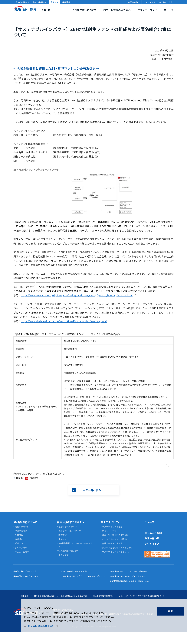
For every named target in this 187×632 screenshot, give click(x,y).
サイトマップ (151, 543)
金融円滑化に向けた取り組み (25, 576)
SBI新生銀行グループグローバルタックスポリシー (83, 576)
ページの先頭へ (181, 519)
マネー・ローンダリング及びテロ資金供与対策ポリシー (142, 596)
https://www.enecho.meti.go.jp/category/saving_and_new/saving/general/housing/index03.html (77, 295)
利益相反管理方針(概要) (103, 596)
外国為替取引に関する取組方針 (74, 571)
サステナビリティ (110, 522)
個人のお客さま (22, 2)
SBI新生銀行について (25, 522)
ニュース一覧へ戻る (89, 490)
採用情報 (66, 2)
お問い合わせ (151, 538)
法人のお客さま (40, 2)
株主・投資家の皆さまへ (70, 522)
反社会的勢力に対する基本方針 (73, 596)
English (162, 2)
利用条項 (24, 596)
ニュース (149, 522)
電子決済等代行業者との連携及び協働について (130, 581)
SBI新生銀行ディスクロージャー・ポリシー (128, 571)
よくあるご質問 (153, 533)
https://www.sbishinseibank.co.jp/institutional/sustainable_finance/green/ (64, 321)
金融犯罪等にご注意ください (25, 571)
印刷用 (20, 478)
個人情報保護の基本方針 (41, 626)
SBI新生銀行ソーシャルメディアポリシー (127, 576)
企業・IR (54, 2)
